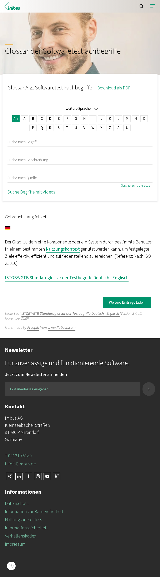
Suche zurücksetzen (136, 185)
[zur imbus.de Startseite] (12, 6)
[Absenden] (148, 389)
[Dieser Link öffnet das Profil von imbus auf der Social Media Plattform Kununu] (56, 476)
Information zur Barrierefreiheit (34, 511)
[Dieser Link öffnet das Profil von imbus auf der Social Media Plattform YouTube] (47, 476)
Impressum (15, 544)
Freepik (33, 327)
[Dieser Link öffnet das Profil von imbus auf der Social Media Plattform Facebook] (28, 476)
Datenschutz (17, 503)
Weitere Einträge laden (127, 302)
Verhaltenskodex (20, 536)
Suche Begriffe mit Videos (31, 192)
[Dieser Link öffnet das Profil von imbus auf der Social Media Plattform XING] (9, 476)
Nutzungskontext (63, 249)
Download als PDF (113, 88)
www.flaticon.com (61, 327)
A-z (16, 118)
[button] (141, 6)
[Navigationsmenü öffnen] (152, 6)
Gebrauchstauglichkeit (26, 217)
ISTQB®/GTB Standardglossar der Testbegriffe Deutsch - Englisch (67, 277)
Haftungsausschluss (23, 519)
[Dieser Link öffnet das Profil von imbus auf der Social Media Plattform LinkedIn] (19, 476)
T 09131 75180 (18, 455)
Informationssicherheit (26, 528)
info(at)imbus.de (20, 464)
